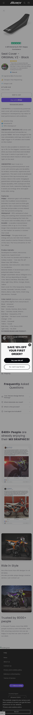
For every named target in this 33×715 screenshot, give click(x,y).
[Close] (29, 345)
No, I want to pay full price (17, 367)
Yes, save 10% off (17, 360)
